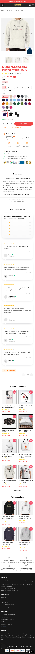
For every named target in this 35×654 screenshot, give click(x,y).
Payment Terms (5, 617)
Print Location (6, 110)
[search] (30, 5)
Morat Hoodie (19, 10)
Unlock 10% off (3, 646)
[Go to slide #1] (9, 60)
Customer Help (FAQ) (6, 624)
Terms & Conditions (6, 600)
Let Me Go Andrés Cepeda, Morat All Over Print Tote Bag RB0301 (25, 456)
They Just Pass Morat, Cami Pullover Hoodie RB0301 (24, 544)
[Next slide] (31, 34)
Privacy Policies (5, 602)
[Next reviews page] (31, 374)
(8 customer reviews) (15, 73)
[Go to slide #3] (26, 60)
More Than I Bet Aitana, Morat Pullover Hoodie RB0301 (8, 518)
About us (3, 597)
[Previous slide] (3, 34)
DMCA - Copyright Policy (7, 604)
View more (17, 490)
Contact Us (4, 621)
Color (3, 93)
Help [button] (32, 651)
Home (2, 10)
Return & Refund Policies (7, 619)
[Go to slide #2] (17, 60)
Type (3, 79)
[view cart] (33, 5)
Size (3, 84)
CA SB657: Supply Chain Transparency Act (12, 607)
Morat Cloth (9, 10)
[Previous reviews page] (23, 374)
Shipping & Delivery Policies (8, 614)
